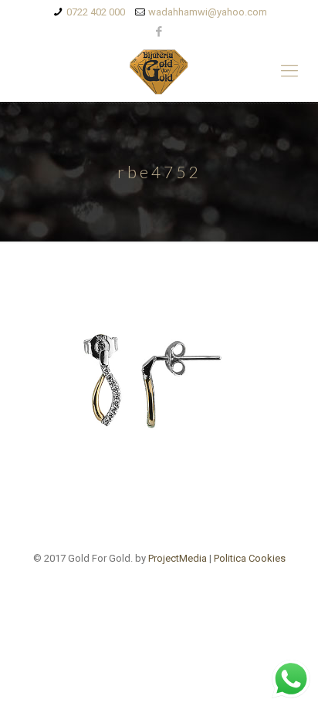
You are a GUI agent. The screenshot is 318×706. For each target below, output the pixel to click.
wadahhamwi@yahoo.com (207, 12)
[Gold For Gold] (159, 71)
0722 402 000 (95, 12)
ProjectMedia (177, 558)
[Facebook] (159, 32)
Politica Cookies (250, 558)
